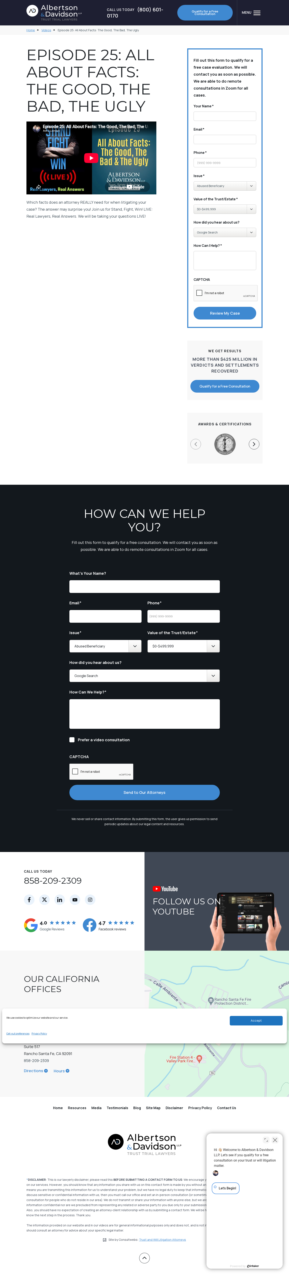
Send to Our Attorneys (144, 792)
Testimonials (117, 1108)
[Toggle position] (266, 1140)
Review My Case (225, 313)
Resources (77, 1108)
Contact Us (226, 1108)
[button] (254, 444)
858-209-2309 (53, 880)
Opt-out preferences (17, 1033)
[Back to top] (144, 1258)
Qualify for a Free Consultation (205, 12)
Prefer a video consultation (104, 739)
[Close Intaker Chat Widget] (275, 1140)
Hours (59, 1070)
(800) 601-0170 (135, 13)
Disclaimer (174, 1108)
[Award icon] (225, 435)
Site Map (153, 1108)
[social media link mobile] (29, 899)
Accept (256, 1020)
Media (96, 1108)
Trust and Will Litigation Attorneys (162, 1240)
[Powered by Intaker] (253, 1266)
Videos (46, 30)
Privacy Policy (39, 1033)
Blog (137, 1108)
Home (30, 30)
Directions (33, 1070)
